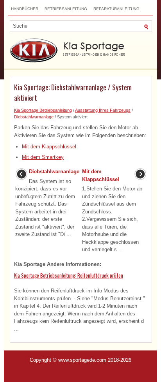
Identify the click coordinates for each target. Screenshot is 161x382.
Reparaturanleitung (116, 9)
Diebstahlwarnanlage (34, 116)
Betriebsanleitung (66, 9)
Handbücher (24, 9)
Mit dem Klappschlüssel (49, 147)
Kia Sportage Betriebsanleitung (43, 110)
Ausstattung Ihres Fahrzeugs (103, 110)
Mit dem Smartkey (43, 157)
